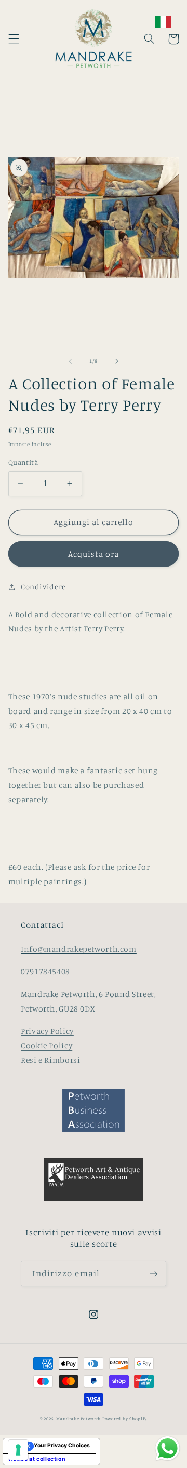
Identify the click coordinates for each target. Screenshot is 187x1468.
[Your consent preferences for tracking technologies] (18, 1450)
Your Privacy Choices (62, 1445)
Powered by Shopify (124, 1418)
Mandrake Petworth (78, 1418)
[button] (13, 39)
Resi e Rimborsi (50, 1060)
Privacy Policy (47, 1031)
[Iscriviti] (154, 1273)
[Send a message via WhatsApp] (167, 1448)
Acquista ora (93, 554)
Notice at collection (37, 1459)
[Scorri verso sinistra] (70, 361)
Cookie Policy (46, 1046)
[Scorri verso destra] (116, 361)
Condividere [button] (43, 586)
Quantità (23, 462)
